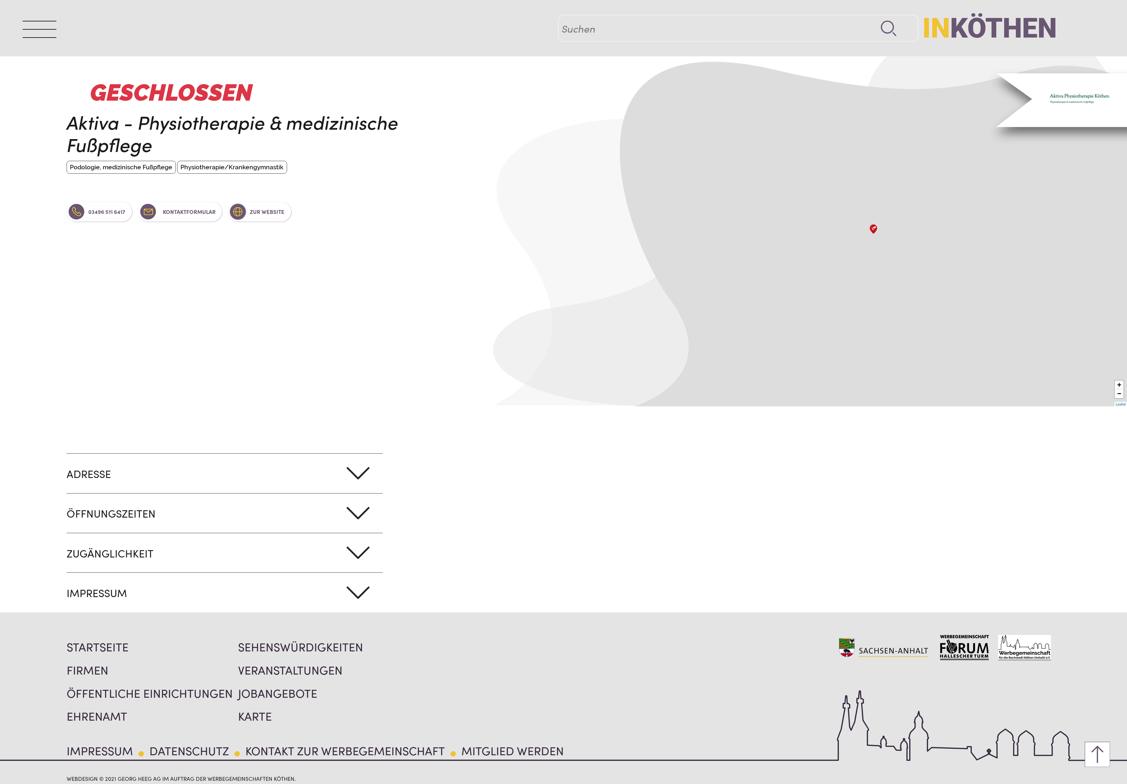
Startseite (98, 646)
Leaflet (1121, 404)
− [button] (1119, 393)
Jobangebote (277, 693)
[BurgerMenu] (39, 29)
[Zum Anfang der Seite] (1097, 754)
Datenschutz (189, 750)
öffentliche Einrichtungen (150, 693)
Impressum (100, 750)
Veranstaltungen (290, 669)
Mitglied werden (512, 750)
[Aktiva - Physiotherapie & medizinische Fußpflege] (873, 229)
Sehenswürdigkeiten (300, 646)
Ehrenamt (97, 715)
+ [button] (1119, 384)
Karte (255, 715)
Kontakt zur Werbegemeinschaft (345, 750)
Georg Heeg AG (139, 778)
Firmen (87, 669)
